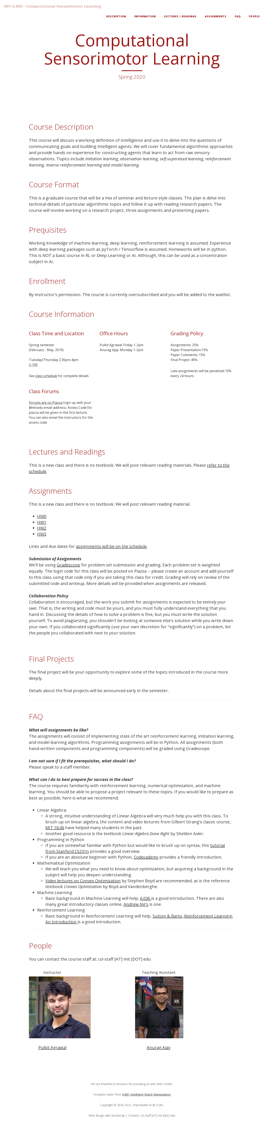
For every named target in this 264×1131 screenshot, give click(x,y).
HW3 (41, 534)
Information (145, 16)
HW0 (41, 516)
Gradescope (68, 565)
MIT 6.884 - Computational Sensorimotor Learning (52, 6)
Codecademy (146, 857)
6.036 (145, 898)
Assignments (215, 16)
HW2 (41, 528)
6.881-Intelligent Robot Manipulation (146, 1094)
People (254, 16)
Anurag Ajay (158, 1047)
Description (116, 16)
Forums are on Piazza (45, 402)
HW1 (41, 522)
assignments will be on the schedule (111, 546)
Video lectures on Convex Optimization (83, 881)
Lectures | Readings (180, 16)
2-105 (33, 364)
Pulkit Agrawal (52, 1047)
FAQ (238, 16)
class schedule (46, 376)
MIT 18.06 (54, 827)
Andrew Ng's (136, 904)
